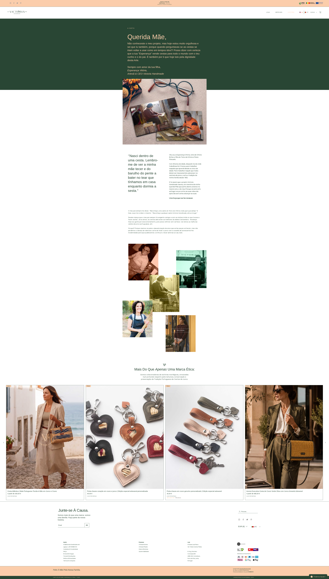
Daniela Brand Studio (245, 568)
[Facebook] (14, 3)
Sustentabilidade (144, 551)
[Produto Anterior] (4, 443)
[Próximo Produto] (325, 443)
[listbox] (313, 12)
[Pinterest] (21, 3)
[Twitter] (17, 3)
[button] (313, 12)
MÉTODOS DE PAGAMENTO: (244, 553)
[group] (164, 442)
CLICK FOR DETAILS (12, 496)
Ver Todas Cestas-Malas (195, 547)
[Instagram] (10, 3)
